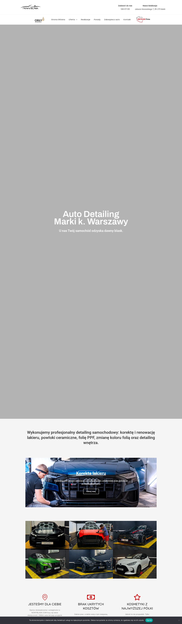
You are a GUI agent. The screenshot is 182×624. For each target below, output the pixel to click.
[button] (76, 20)
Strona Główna (58, 19)
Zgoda (149, 620)
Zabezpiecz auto (112, 19)
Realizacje (85, 19)
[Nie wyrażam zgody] (179, 620)
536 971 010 (125, 9)
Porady (97, 19)
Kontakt (127, 19)
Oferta (72, 19)
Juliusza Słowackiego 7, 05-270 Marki (150, 9)
